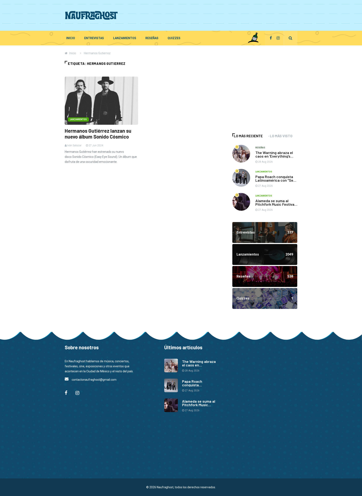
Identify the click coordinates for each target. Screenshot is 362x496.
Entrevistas (94, 38)
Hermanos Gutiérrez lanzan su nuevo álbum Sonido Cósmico (98, 134)
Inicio (70, 38)
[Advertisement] (221, 14)
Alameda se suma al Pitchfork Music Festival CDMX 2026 (275, 204)
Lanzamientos (124, 38)
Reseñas (151, 38)
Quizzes (174, 38)
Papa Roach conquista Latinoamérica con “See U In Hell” (275, 180)
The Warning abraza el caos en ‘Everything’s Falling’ (274, 156)
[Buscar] (290, 38)
